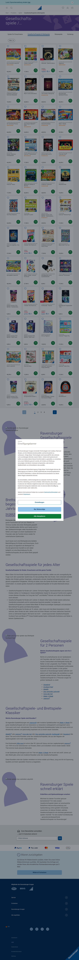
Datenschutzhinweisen (51, 492)
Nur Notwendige (39, 509)
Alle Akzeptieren (39, 516)
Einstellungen (39, 502)
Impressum (26, 494)
